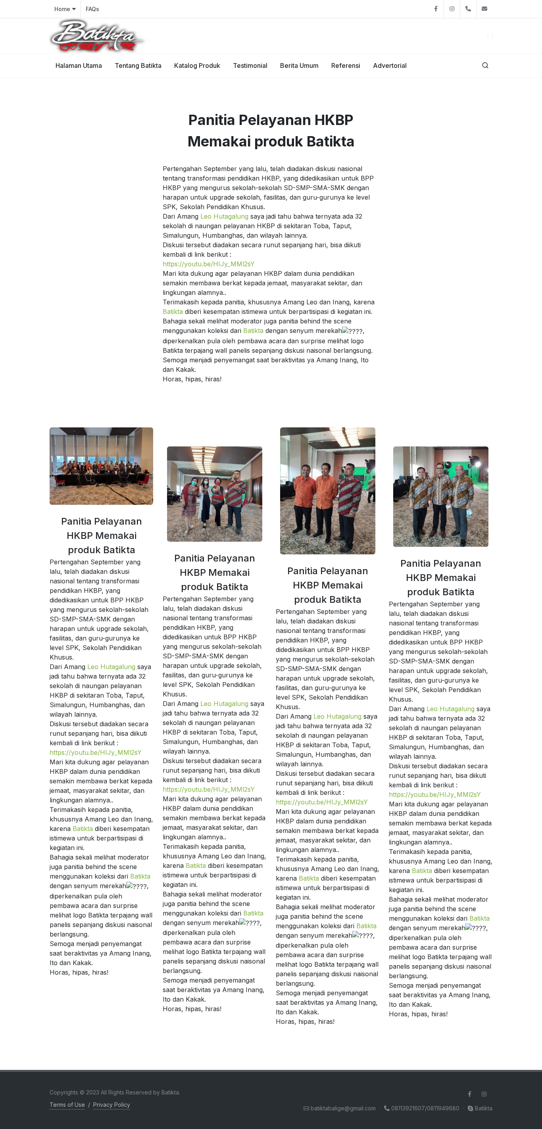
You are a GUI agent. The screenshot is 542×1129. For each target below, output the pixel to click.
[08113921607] (468, 9)
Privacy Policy (111, 1104)
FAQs (92, 9)
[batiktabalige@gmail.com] (484, 9)
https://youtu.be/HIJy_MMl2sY (209, 264)
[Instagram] (452, 9)
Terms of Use (67, 1104)
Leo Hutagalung (224, 216)
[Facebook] (436, 9)
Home (62, 9)
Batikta (173, 311)
